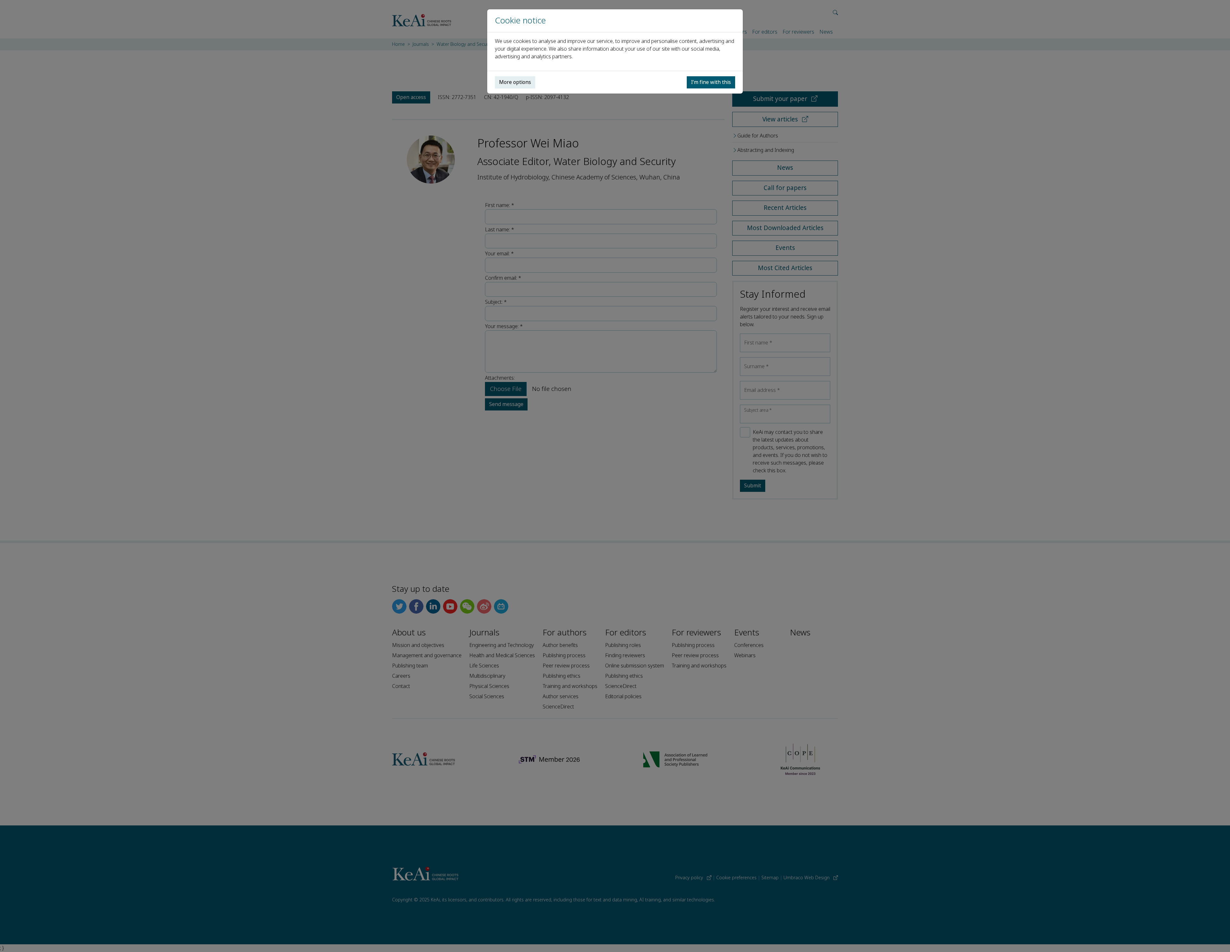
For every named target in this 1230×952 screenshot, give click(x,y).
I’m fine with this (711, 82)
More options (515, 82)
